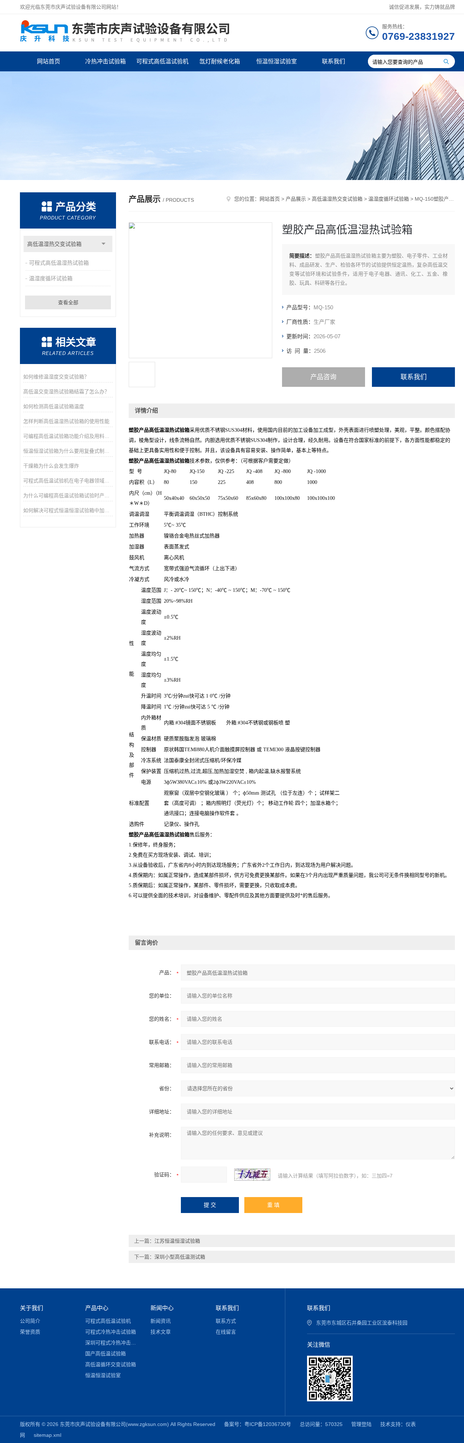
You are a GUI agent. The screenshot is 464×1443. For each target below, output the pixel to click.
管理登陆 (361, 1424)
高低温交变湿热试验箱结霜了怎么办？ (66, 391)
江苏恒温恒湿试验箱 (177, 1241)
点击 (103, 244)
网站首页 (48, 61)
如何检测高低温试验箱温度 (53, 406)
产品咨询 (323, 377)
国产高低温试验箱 (105, 1353)
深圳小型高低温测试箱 (179, 1257)
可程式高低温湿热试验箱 (59, 263)
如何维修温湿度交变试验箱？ (56, 377)
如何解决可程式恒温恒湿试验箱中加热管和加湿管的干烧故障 (68, 510)
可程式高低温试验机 (162, 61)
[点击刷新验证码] (252, 1174)
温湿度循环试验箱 (50, 278)
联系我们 (333, 61)
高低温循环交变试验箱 (110, 1364)
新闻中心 (162, 1308)
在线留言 (226, 1332)
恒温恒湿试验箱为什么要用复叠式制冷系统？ (68, 451)
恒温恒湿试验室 (276, 61)
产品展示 (296, 199)
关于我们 (31, 1308)
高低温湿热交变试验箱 (54, 244)
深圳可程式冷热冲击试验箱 (112, 1343)
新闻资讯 (160, 1321)
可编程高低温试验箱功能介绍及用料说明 (68, 436)
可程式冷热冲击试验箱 (110, 1332)
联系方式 (226, 1321)
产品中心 (96, 1308)
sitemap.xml (47, 1435)
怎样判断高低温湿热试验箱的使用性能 (66, 421)
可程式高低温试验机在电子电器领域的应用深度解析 (68, 481)
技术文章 (160, 1332)
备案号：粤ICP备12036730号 (257, 1424)
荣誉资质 (30, 1332)
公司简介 (30, 1321)
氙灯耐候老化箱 (219, 61)
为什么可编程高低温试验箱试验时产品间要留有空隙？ (68, 495)
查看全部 (68, 302)
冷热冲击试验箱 (105, 61)
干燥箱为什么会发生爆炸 (51, 466)
